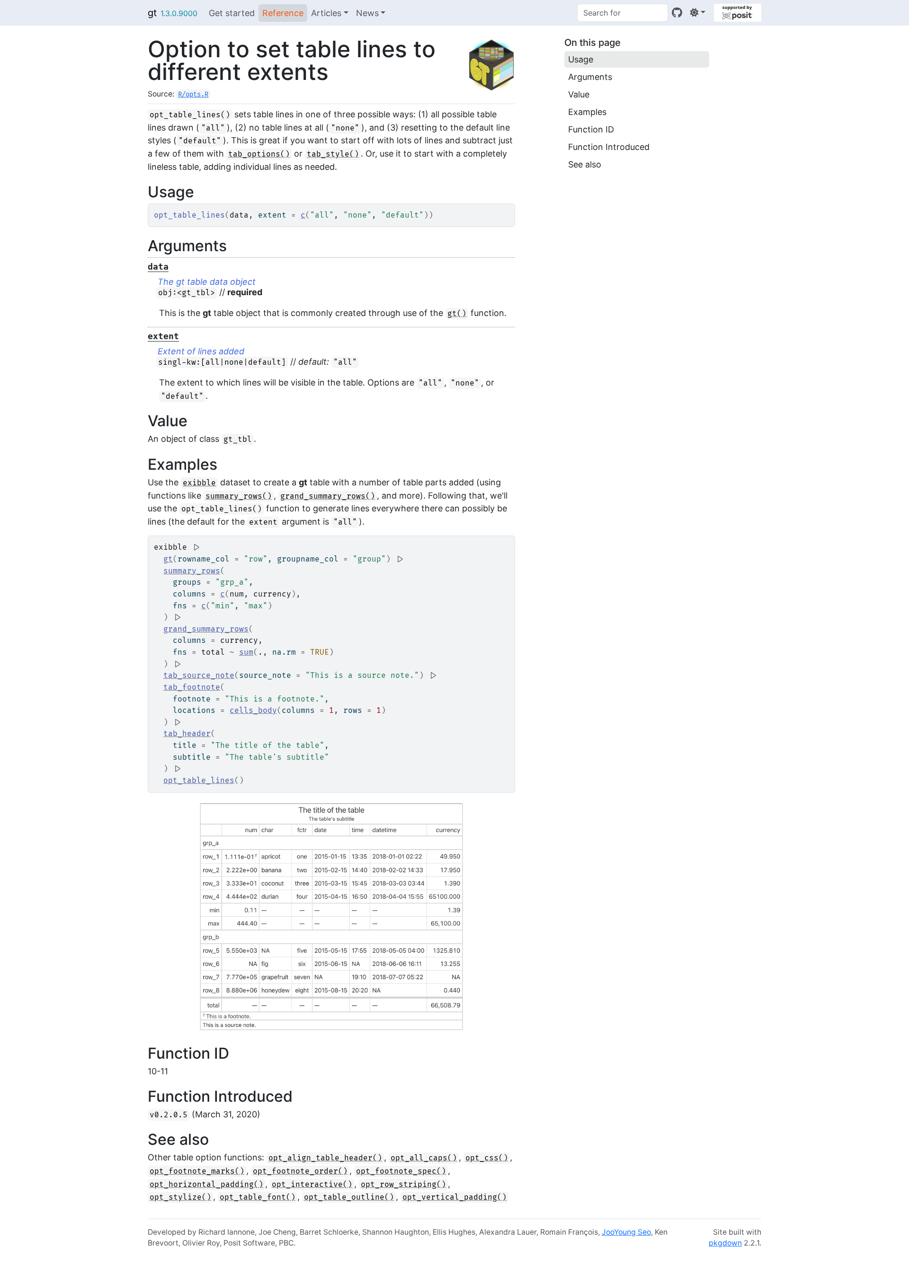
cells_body (253, 710)
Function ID (591, 129)
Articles (326, 13)
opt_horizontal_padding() (206, 1184)
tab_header (187, 733)
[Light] (697, 12)
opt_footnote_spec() (401, 1171)
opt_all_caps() (424, 1158)
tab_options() (259, 154)
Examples (587, 112)
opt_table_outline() (349, 1197)
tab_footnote (191, 687)
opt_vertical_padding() (454, 1197)
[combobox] (622, 13)
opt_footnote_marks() (197, 1171)
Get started (232, 13)
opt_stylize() (180, 1197)
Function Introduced (609, 147)
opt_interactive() (312, 1184)
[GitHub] (677, 12)
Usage (580, 59)
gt (152, 12)
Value (578, 94)
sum (246, 652)
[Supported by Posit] (737, 13)
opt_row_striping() (403, 1184)
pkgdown (725, 1242)
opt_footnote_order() (300, 1171)
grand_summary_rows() (327, 496)
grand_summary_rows (206, 629)
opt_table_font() (257, 1197)
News (367, 13)
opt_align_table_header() (325, 1158)
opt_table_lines (198, 780)
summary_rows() (238, 496)
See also (584, 164)
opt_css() (486, 1158)
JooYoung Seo (626, 1232)
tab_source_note (198, 675)
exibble (199, 483)
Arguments (590, 77)
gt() (456, 313)
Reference (282, 13)
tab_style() (333, 154)
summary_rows (191, 571)
